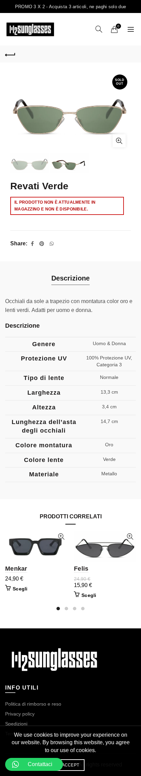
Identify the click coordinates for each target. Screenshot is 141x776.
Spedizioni (16, 723)
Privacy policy (20, 714)
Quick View (61, 537)
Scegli (20, 588)
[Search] (98, 29)
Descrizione (70, 278)
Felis (81, 568)
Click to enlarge (119, 140)
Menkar (16, 568)
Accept (70, 765)
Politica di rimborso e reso (33, 704)
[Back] (10, 54)
